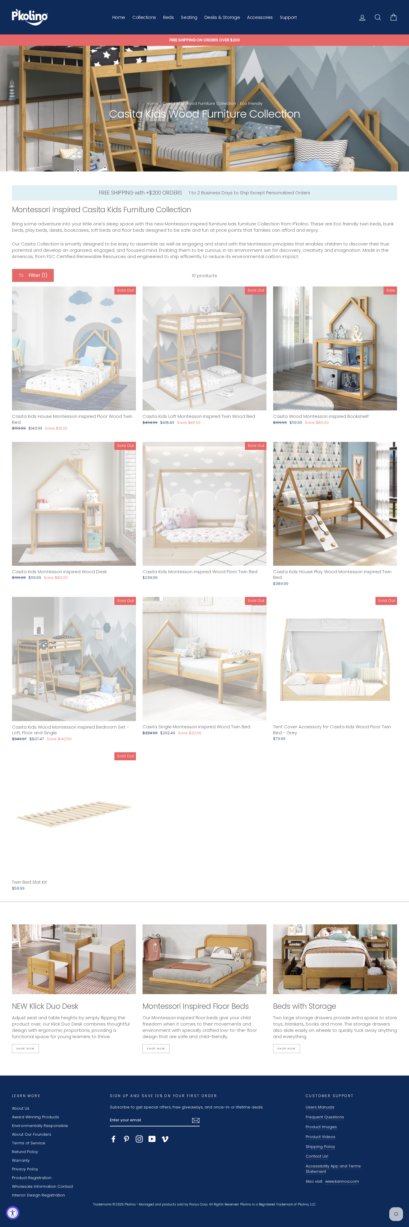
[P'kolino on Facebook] (113, 1139)
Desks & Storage (222, 17)
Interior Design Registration (38, 1195)
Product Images (321, 1126)
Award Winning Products (35, 1117)
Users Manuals (320, 1107)
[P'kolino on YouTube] (152, 1139)
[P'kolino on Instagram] (139, 1139)
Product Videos (320, 1136)
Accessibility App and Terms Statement (333, 1169)
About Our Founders (31, 1134)
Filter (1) (37, 275)
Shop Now (25, 1048)
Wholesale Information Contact (42, 1186)
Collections (144, 17)
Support (288, 17)
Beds (168, 17)
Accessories (260, 17)
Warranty (21, 1160)
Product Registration (31, 1177)
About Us (20, 1108)
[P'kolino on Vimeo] (165, 1139)
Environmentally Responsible (40, 1125)
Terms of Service (28, 1143)
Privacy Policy (25, 1169)
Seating (189, 17)
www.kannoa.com (342, 1181)
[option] (204, 40)
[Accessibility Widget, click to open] (12, 1213)
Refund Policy (25, 1151)
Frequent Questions (325, 1117)
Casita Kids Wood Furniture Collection (199, 103)
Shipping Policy (320, 1146)
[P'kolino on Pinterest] (126, 1139)
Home (118, 17)
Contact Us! (317, 1156)
